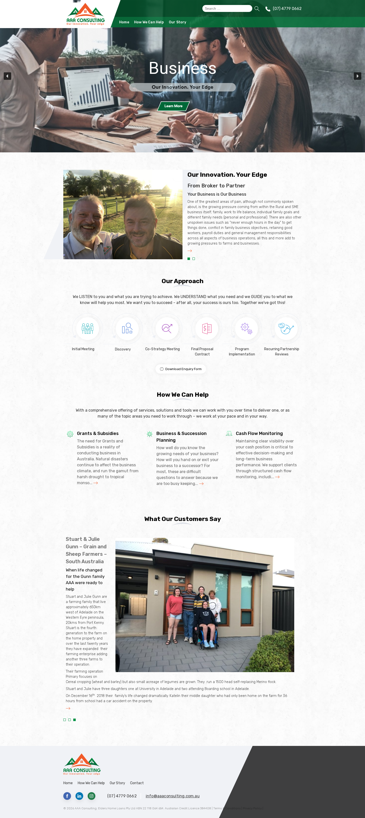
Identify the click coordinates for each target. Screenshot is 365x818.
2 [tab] (193, 259)
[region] (182, 76)
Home (124, 22)
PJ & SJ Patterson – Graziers (80, 546)
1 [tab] (188, 259)
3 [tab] (74, 720)
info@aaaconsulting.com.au (173, 796)
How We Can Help (149, 22)
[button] (182, 76)
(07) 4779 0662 (287, 8)
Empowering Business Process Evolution (227, 194)
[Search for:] (227, 8)
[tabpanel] (244, 218)
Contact (137, 783)
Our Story (177, 22)
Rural (182, 68)
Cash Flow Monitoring (259, 433)
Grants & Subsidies (98, 433)
